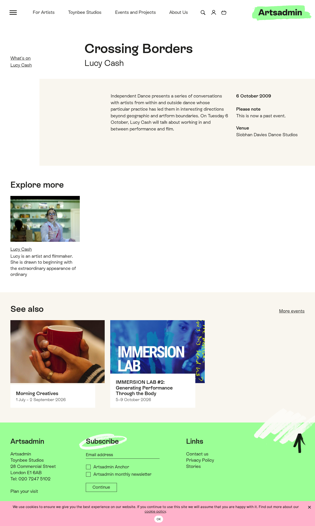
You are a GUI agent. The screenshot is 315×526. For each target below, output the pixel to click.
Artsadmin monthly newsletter (122, 474)
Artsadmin (20, 453)
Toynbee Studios (84, 12)
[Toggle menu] (13, 12)
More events (292, 310)
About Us (178, 12)
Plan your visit (24, 491)
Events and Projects (135, 12)
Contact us (197, 453)
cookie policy (155, 511)
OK (159, 519)
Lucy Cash (21, 65)
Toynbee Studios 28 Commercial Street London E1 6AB (33, 466)
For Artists (44, 12)
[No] (309, 507)
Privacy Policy (200, 460)
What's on (20, 58)
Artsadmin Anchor (111, 466)
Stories (193, 466)
